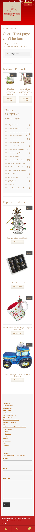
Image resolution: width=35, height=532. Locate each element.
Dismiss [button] (4, 523)
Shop (4, 424)
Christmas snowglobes (15, 153)
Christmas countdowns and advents (18, 132)
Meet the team (7, 410)
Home (6, 28)
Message (7, 478)
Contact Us (6, 403)
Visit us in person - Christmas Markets (14, 427)
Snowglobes (11, 184)
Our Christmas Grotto (9, 415)
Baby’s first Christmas (14, 125)
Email (5, 468)
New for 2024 (12, 174)
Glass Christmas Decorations (16, 167)
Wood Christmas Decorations (17, 188)
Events (7, 431)
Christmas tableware (14, 156)
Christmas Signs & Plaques (16, 149)
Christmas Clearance (14, 128)
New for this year (13, 177)
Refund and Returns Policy (11, 420)
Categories (8, 429)
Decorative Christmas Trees (16, 163)
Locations (8, 434)
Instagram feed (7, 408)
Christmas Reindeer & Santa (16, 142)
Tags (6, 436)
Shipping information (9, 422)
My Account (6, 441)
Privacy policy (7, 417)
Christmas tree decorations (16, 160)
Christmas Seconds (13, 146)
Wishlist (5, 438)
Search (17, 529)
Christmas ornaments (14, 139)
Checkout (6, 445)
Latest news (8, 413)
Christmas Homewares (15, 135)
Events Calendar (8, 405)
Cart (4, 443)
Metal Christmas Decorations (17, 170)
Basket (27, 527)
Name (5, 458)
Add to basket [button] (9, 99)
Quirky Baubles (12, 181)
